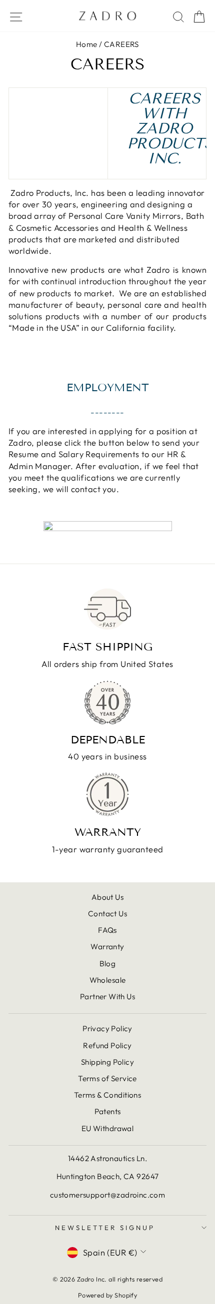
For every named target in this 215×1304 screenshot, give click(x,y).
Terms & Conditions (107, 1095)
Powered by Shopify (107, 1295)
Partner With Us (107, 996)
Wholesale (108, 980)
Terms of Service (107, 1078)
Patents (107, 1111)
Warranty (107, 946)
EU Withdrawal (108, 1128)
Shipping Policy (107, 1062)
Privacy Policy (107, 1028)
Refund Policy (107, 1045)
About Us (108, 897)
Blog (108, 963)
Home (87, 44)
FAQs (107, 930)
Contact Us (107, 913)
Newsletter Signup (105, 1228)
